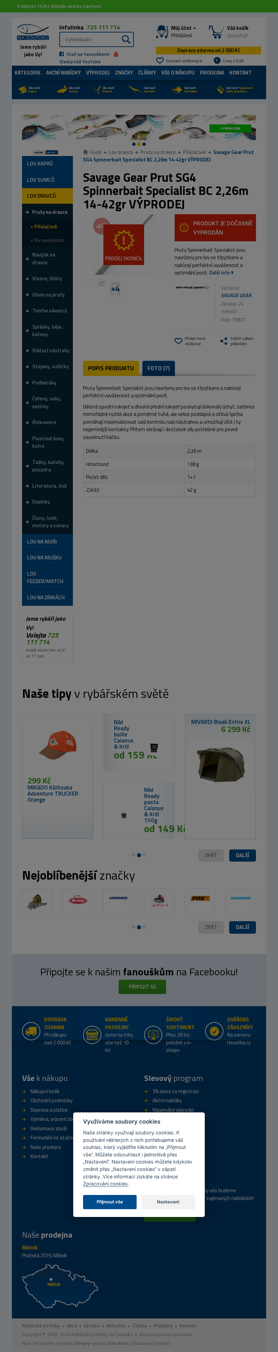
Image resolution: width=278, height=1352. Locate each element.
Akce (72, 1325)
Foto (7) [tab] (158, 368)
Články (147, 72)
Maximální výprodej (173, 1110)
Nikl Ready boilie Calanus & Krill (124, 734)
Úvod (95, 152)
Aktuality (116, 1325)
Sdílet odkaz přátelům (242, 341)
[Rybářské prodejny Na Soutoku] (60, 1286)
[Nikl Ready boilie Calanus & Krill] (154, 748)
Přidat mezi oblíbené (195, 341)
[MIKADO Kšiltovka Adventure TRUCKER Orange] (57, 747)
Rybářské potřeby (41, 1325)
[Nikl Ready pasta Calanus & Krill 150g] (124, 815)
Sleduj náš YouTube (80, 61)
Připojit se (142, 987)
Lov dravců (121, 152)
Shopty (82, 1343)
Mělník (30, 1247)
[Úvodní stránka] (30, 31)
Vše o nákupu (178, 72)
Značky (124, 72)
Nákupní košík (45, 1091)
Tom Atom (118, 1343)
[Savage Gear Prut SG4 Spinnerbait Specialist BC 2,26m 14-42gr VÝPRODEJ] (123, 244)
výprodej (98, 72)
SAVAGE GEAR (236, 295)
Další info (219, 272)
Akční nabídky (63, 72)
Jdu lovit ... (51, 152)
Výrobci (92, 1325)
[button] (242, 855)
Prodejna (212, 72)
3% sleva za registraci (176, 1091)
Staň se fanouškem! (87, 54)
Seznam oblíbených (184, 61)
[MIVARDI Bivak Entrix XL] (220, 762)
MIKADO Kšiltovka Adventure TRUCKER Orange (52, 793)
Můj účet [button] (182, 32)
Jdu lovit (34, 90)
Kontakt (241, 72)
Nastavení (168, 1201)
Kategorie (28, 72)
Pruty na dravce (158, 152)
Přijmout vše (110, 1201)
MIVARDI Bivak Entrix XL (221, 721)
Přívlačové (194, 152)
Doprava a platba (49, 1110)
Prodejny (163, 1325)
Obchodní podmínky (52, 1100)
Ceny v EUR (233, 61)
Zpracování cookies (105, 1184)
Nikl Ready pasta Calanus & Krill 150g (154, 805)
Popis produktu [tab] (111, 368)
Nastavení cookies (151, 1343)
